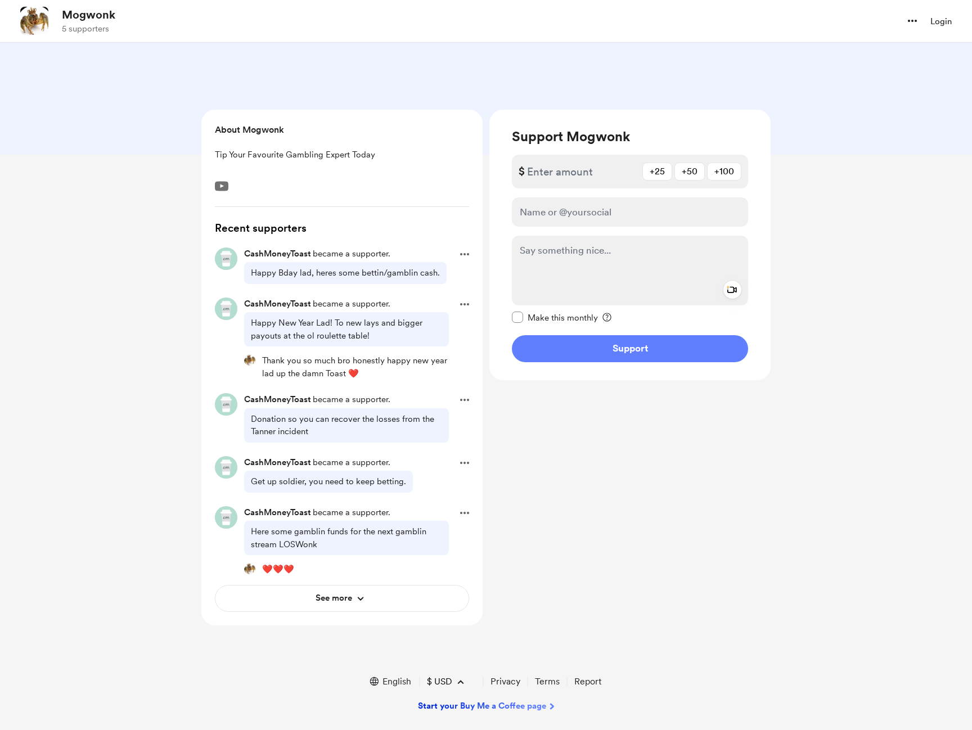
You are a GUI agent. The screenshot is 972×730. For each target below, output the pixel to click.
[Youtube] (221, 186)
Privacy (505, 681)
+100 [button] (724, 171)
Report (587, 681)
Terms (547, 681)
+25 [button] (657, 171)
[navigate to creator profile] (34, 21)
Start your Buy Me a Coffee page (482, 706)
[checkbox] (555, 317)
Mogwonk (88, 14)
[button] (912, 21)
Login (941, 21)
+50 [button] (690, 171)
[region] (630, 245)
